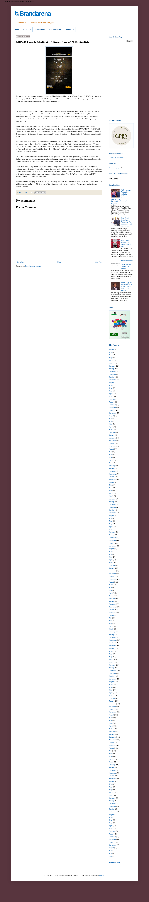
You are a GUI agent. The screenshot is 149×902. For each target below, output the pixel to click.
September (112, 380)
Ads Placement (55, 29)
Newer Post (20, 262)
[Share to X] (40, 192)
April (111, 360)
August (111, 349)
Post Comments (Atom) (33, 266)
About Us (27, 29)
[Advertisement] (121, 81)
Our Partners (40, 29)
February (112, 366)
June (110, 355)
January (111, 369)
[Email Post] (31, 192)
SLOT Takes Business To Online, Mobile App (126, 243)
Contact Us (69, 29)
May (110, 357)
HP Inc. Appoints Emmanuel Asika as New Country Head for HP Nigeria (126, 286)
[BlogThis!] (38, 192)
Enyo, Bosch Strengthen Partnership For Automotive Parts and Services (126, 222)
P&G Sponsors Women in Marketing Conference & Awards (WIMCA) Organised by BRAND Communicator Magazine (121, 197)
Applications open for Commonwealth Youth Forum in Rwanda (127, 264)
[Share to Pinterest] (44, 192)
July (110, 352)
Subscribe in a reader (117, 157)
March (111, 363)
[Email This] (35, 192)
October (111, 377)
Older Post (98, 262)
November (112, 374)
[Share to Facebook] (42, 192)
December (112, 371)
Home (16, 29)
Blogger (101, 875)
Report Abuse (114, 862)
